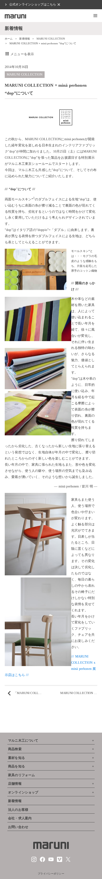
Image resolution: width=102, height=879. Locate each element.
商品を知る (16, 766)
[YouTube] (51, 861)
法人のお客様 (18, 809)
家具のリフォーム (21, 775)
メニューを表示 (19, 54)
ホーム (9, 38)
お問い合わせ (18, 827)
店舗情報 (15, 783)
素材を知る (16, 758)
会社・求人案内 (20, 818)
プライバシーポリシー (51, 873)
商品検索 (15, 749)
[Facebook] (42, 861)
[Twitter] (68, 861)
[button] (95, 15)
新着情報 (24, 38)
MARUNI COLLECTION (51, 38)
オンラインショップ (23, 792)
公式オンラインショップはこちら (32, 4)
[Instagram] (34, 861)
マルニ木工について (23, 740)
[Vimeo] (59, 861)
